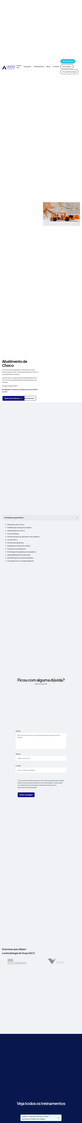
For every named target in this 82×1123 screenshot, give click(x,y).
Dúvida (18, 731)
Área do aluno (66, 66)
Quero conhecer (67, 61)
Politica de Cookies (38, 1119)
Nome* (18, 754)
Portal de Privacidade (69, 72)
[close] (58, 1117)
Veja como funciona (26, 398)
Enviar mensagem (26, 795)
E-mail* (18, 766)
